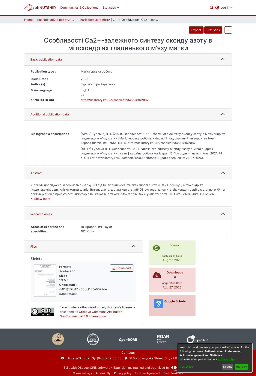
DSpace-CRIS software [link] (94, 367)
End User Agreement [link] (147, 373)
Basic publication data (46, 59)
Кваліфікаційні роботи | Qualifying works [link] (56, 20)
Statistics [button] (109, 7)
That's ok (241, 366)
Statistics (213, 30)
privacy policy (226, 359)
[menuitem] (110, 7)
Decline (227, 366)
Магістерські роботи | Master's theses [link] (98, 20)
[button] (40, 7)
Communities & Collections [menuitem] (79, 7)
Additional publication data (49, 114)
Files (33, 246)
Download (123, 268)
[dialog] (214, 357)
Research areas (41, 214)
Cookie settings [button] (82, 373)
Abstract (36, 173)
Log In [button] (225, 7)
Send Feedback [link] (173, 373)
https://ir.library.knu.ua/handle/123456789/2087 (114, 100)
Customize (186, 366)
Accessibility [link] (103, 373)
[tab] (128, 60)
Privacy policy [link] (122, 373)
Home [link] (28, 20)
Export (196, 30)
